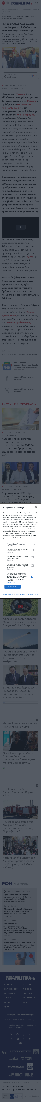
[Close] (37, 508)
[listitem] (20, 544)
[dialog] (20, 551)
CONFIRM (12, 586)
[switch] (32, 550)
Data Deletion (8, 594)
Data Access (20, 594)
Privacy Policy (33, 594)
